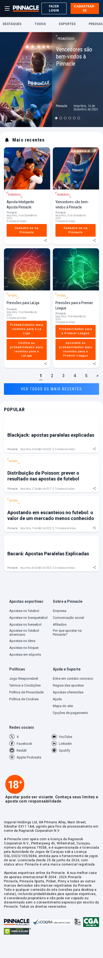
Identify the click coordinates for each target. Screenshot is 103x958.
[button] (29, 602)
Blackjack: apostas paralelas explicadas (50, 435)
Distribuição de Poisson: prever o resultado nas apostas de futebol (43, 476)
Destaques (12, 24)
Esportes (67, 24)
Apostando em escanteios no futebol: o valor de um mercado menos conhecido (50, 515)
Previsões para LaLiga (23, 303)
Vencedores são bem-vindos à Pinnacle (74, 56)
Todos (40, 24)
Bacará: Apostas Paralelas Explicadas (48, 553)
